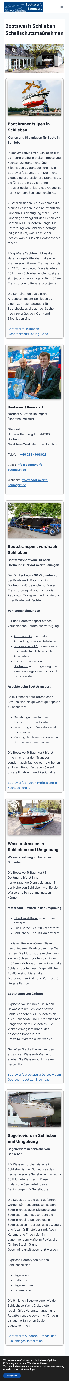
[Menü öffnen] (62, 6)
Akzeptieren (12, 1375)
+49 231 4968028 (33, 454)
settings (30, 1369)
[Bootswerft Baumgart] (34, 58)
